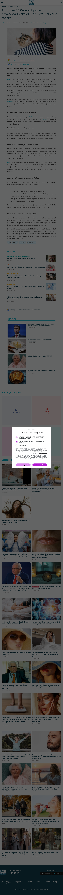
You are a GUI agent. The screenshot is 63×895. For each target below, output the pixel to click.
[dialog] (31, 447)
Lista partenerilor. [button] (43, 453)
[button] (31, 446)
